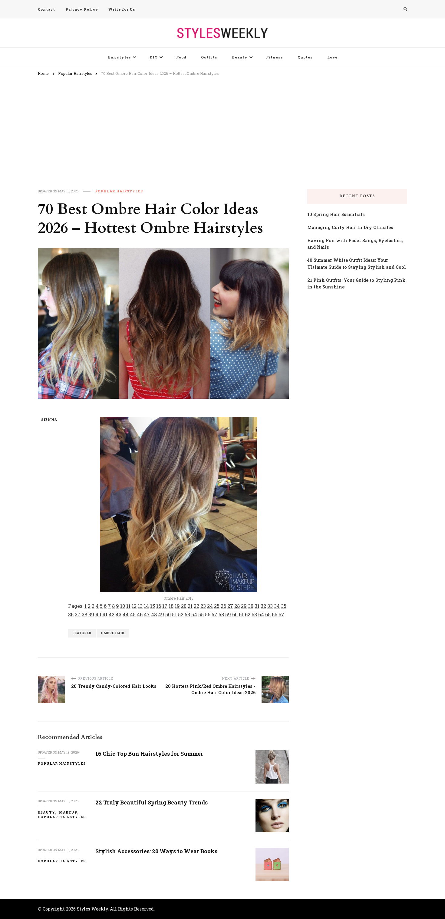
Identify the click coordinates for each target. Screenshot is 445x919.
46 (140, 614)
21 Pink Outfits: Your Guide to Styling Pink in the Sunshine (356, 283)
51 (174, 614)
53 (187, 614)
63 (254, 614)
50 (168, 614)
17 (164, 606)
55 (201, 614)
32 (263, 606)
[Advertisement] (222, 125)
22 (196, 606)
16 (158, 606)
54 (194, 614)
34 (277, 606)
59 (228, 614)
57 (214, 614)
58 (221, 614)
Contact (46, 9)
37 (78, 614)
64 (261, 614)
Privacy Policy (81, 9)
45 (133, 614)
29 (244, 606)
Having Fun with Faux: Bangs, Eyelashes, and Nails (355, 244)
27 (230, 606)
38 (84, 614)
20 (183, 606)
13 (140, 606)
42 (111, 614)
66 (274, 614)
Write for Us (122, 9)
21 (190, 606)
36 (71, 614)
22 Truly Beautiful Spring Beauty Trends (151, 802)
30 (250, 606)
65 (268, 614)
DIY (154, 57)
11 (128, 606)
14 (146, 606)
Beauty (240, 57)
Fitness (274, 57)
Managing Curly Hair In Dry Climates (350, 227)
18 (171, 606)
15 (152, 606)
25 (216, 606)
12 (134, 606)
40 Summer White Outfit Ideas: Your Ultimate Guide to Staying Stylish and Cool (356, 263)
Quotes (305, 57)
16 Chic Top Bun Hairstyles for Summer (149, 753)
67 (281, 614)
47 (147, 614)
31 (257, 606)
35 (283, 606)
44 (126, 614)
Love (332, 57)
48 (154, 614)
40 (98, 614)
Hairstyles (119, 57)
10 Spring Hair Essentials (336, 214)
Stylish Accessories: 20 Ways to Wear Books (156, 851)
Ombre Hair (112, 633)
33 (270, 606)
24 (210, 606)
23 (203, 606)
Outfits (209, 57)
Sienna (49, 420)
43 (118, 614)
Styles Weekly (92, 909)
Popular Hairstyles (119, 191)
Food (181, 57)
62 (247, 614)
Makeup (68, 812)
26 (223, 606)
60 (235, 614)
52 (180, 614)
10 (122, 606)
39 (91, 614)
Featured (82, 633)
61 (241, 614)
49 (161, 614)
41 (104, 614)
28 (237, 606)
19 (177, 606)
